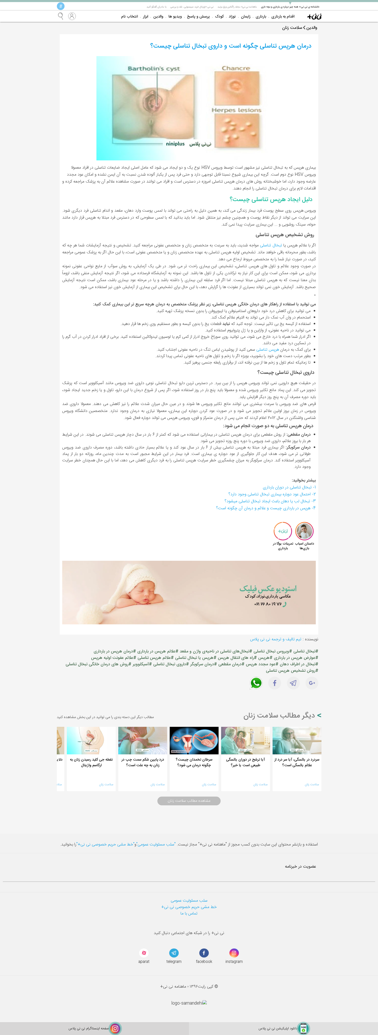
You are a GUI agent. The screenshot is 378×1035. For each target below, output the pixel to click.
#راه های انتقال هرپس (237, 657)
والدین (158, 16)
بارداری (261, 16)
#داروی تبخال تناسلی (171, 664)
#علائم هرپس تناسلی (156, 657)
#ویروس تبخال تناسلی (273, 651)
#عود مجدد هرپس (262, 664)
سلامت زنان (312, 784)
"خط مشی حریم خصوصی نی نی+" (105, 844)
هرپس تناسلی (267, 349)
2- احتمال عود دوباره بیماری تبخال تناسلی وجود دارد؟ (272, 494)
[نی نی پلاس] (314, 16)
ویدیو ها (175, 16)
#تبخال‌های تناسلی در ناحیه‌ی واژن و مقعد (216, 651)
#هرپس (265, 657)
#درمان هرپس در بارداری (115, 651)
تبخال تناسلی (271, 245)
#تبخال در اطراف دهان (299, 664)
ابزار (145, 16)
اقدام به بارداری (282, 16)
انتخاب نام (129, 16)
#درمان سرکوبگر (203, 664)
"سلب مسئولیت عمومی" (156, 844)
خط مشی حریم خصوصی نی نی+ (189, 907)
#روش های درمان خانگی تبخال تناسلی (98, 664)
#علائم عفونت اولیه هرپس (113, 657)
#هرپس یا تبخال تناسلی (196, 657)
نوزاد (232, 16)
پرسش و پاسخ (198, 16)
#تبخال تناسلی (305, 651)
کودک (219, 16)
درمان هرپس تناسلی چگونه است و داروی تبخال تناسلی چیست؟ (230, 46)
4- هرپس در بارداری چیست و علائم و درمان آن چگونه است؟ (266, 508)
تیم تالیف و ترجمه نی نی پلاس (275, 639)
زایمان (245, 16)
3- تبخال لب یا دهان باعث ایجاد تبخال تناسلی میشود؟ (270, 501)
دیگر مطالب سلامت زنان (280, 716)
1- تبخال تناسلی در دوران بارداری (289, 487)
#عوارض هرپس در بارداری (296, 657)
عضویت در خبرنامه (300, 867)
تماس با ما (189, 913)
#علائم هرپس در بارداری (157, 651)
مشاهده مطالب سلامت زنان (189, 801)
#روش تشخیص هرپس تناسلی (292, 670)
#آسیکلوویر (142, 664)
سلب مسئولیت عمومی (189, 900)
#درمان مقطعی (231, 664)
